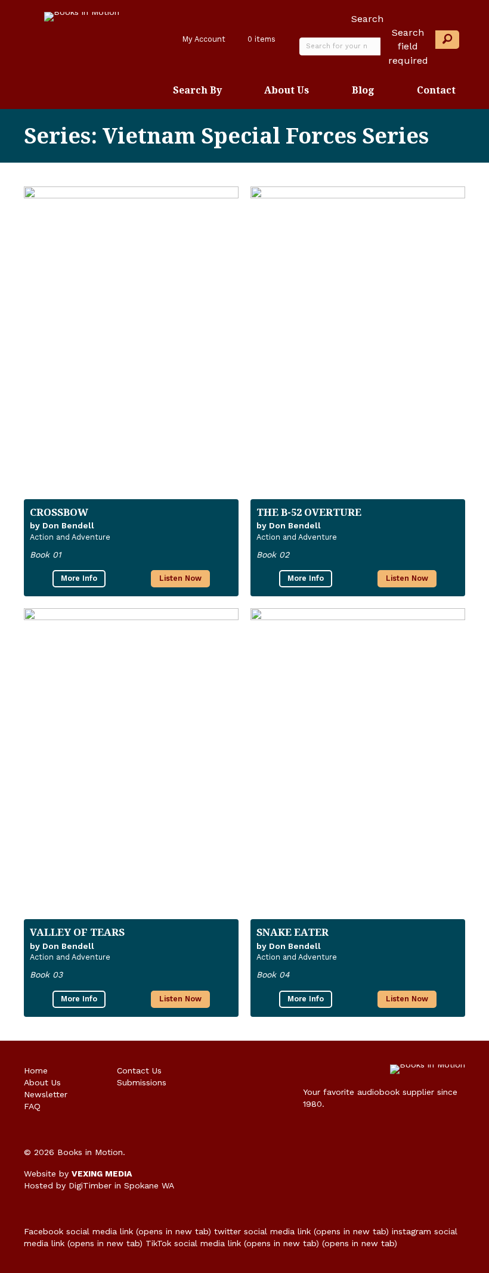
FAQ (32, 1106)
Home (36, 1070)
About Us (286, 90)
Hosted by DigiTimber (68, 1185)
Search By (197, 90)
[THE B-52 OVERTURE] (357, 336)
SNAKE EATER (292, 932)
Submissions (141, 1082)
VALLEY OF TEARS (77, 932)
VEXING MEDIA (102, 1173)
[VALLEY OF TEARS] (131, 757)
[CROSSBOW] (131, 336)
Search (367, 18)
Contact (436, 90)
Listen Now (180, 578)
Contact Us (139, 1070)
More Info (79, 578)
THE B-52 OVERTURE (308, 512)
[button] (447, 39)
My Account (202, 39)
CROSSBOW (59, 512)
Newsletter (45, 1094)
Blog (363, 90)
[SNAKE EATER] (357, 757)
